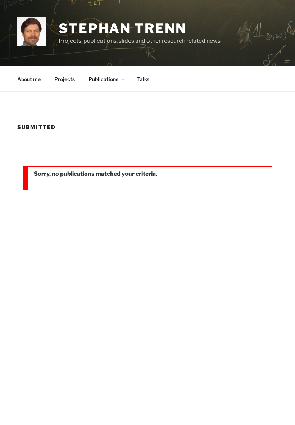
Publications (103, 79)
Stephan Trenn (122, 28)
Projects (64, 79)
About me (29, 79)
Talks (143, 79)
